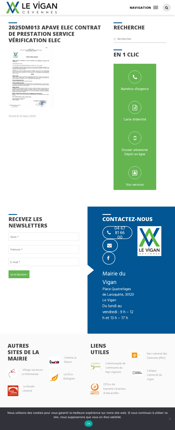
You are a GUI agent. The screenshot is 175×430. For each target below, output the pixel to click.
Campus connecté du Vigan (154, 375)
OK (89, 423)
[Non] (170, 419)
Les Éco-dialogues (69, 376)
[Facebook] (108, 258)
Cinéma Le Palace (70, 360)
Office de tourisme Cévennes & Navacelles (114, 388)
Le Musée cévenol (29, 388)
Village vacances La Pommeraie (32, 372)
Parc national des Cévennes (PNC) (157, 356)
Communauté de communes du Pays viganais (115, 367)
